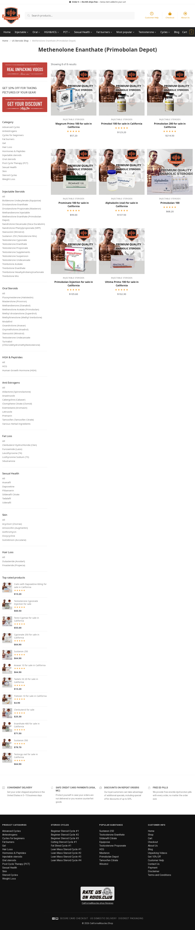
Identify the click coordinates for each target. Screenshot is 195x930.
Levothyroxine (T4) (12, 453)
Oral (35, 32)
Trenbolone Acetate (12, 263)
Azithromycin (9, 531)
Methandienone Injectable (16, 212)
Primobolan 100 (169, 203)
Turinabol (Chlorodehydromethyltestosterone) (21, 343)
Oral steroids (9, 159)
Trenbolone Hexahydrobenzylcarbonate (23, 272)
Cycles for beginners (13, 135)
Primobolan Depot (109, 856)
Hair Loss (7, 147)
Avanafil (6, 482)
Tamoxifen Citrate (108, 860)
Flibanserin (8, 490)
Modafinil (7, 321)
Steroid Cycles (9, 175)
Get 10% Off (154, 856)
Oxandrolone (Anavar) (14, 325)
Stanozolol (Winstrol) (13, 231)
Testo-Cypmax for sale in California (26, 619)
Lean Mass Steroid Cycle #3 (66, 856)
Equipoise (104, 842)
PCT (65, 32)
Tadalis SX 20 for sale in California (26, 680)
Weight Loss (8, 179)
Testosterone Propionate (15, 247)
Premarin (7, 415)
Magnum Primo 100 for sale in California (73, 125)
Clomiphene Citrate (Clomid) (17, 403)
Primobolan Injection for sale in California (73, 283)
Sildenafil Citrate (10, 494)
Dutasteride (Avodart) (13, 561)
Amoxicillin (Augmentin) (15, 527)
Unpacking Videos (157, 853)
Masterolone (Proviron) (14, 301)
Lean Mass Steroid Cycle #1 (66, 849)
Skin (4, 171)
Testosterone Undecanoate (16, 259)
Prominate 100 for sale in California (73, 204)
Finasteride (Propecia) (13, 565)
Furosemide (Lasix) (12, 449)
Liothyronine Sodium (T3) (15, 457)
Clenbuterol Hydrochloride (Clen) (19, 444)
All (3, 196)
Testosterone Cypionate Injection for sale (26, 602)
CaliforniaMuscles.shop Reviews (97, 903)
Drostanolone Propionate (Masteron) (21, 208)
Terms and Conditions (159, 875)
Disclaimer (153, 871)
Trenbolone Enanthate (13, 268)
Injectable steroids (11, 155)
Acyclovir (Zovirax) (12, 523)
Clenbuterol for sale (24, 709)
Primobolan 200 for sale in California (170, 125)
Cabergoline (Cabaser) (13, 399)
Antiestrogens (9, 130)
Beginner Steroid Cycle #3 (65, 838)
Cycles (164, 32)
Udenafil (6, 502)
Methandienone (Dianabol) (16, 305)
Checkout (153, 842)
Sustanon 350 (21, 740)
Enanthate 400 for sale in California (27, 725)
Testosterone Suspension (15, 255)
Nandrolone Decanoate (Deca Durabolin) (23, 223)
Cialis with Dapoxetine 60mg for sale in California (30, 586)
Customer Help (156, 860)
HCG (4, 366)
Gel (4, 143)
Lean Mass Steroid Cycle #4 (66, 860)
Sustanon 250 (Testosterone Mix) (19, 235)
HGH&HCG (50, 32)
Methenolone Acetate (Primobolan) (20, 309)
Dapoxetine (8, 486)
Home (7, 32)
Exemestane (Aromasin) (14, 407)
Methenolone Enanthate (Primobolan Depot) (21, 218)
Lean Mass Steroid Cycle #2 (66, 853)
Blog (176, 32)
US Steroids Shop (20, 40)
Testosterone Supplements (16, 252)
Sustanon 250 (21, 651)
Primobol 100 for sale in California (121, 123)
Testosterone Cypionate (14, 239)
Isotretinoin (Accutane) (14, 539)
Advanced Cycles (11, 127)
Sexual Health (82, 32)
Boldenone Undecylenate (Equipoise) (21, 200)
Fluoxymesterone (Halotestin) (17, 297)
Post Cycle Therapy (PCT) (15, 163)
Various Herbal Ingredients (16, 423)
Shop (150, 834)
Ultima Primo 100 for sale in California (122, 283)
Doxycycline (8, 535)
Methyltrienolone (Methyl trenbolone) (22, 317)
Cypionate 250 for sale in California (26, 636)
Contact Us (154, 864)
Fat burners (103, 32)
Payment (152, 867)
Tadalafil (6, 498)
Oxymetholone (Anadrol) (15, 329)
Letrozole (7, 411)
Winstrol (103, 864)
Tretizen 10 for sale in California (30, 695)
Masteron (104, 853)
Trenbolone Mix (10, 275)
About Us (153, 845)
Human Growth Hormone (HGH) (19, 370)
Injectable (21, 32)
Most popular (124, 32)
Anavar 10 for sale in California (30, 665)
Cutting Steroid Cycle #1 (64, 842)
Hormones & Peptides (13, 151)
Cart (184, 32)
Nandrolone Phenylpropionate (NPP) (21, 227)
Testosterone (146, 32)
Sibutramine (8, 460)
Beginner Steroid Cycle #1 (65, 831)
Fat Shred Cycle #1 (61, 845)
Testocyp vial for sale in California (26, 756)
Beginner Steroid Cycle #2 (65, 834)
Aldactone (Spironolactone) (16, 391)
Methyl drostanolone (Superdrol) (19, 313)
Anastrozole (8, 395)
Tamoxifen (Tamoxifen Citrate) (18, 419)
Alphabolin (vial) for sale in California (121, 204)
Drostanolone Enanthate (15, 204)
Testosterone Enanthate (14, 243)
